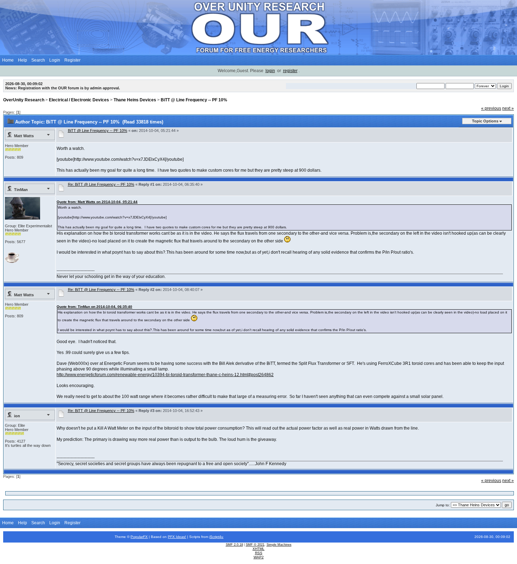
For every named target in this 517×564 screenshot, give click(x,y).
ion (17, 416)
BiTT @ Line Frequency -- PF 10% (194, 99)
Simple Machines (279, 544)
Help (22, 60)
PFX (172, 537)
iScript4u (216, 537)
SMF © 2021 (255, 544)
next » (508, 108)
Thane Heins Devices (135, 99)
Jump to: (443, 505)
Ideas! (181, 537)
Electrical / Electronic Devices (79, 99)
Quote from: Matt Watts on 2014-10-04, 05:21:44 (97, 202)
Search (38, 60)
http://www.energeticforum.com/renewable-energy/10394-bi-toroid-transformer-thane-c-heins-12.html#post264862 (165, 374)
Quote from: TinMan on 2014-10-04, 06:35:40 (94, 307)
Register (72, 60)
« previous (491, 108)
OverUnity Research (23, 99)
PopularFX (139, 537)
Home (8, 60)
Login (54, 60)
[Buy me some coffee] (12, 261)
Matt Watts (24, 136)
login (270, 70)
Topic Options (485, 121)
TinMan (21, 190)
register (290, 70)
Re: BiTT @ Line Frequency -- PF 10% (101, 184)
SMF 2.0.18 (234, 544)
